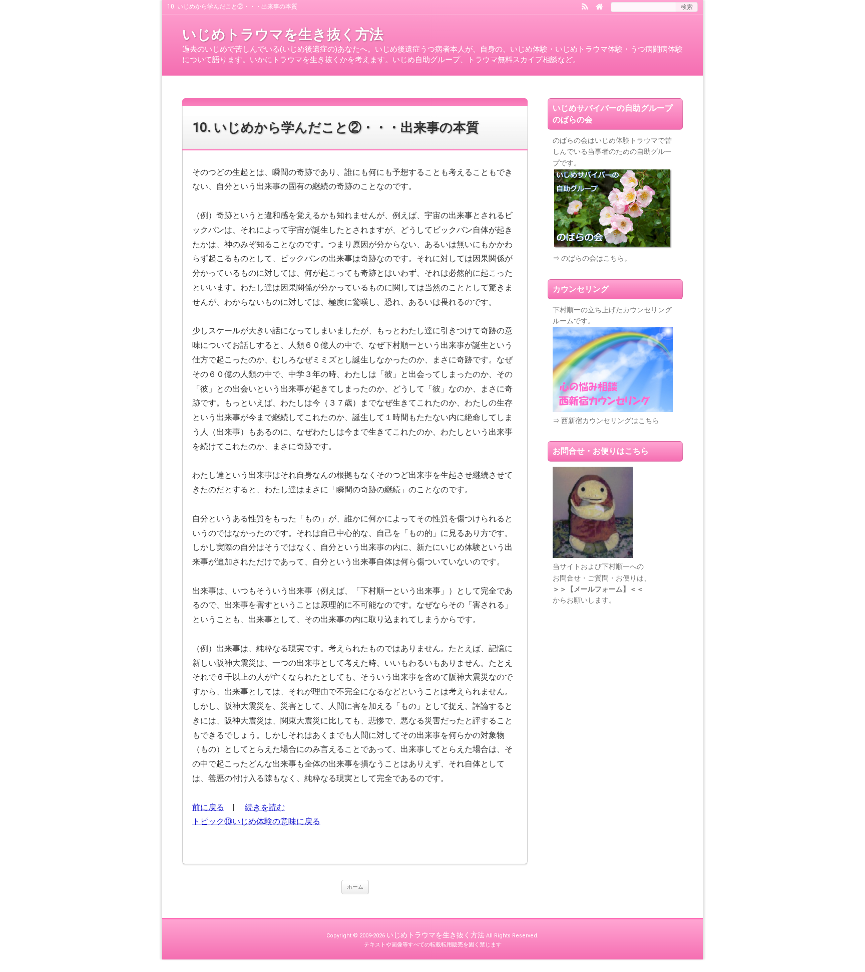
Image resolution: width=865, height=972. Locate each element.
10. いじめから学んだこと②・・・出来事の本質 (335, 127)
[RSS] (585, 6)
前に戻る (208, 807)
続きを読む (265, 807)
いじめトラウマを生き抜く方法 (282, 34)
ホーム (355, 887)
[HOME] (599, 6)
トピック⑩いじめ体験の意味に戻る (256, 821)
